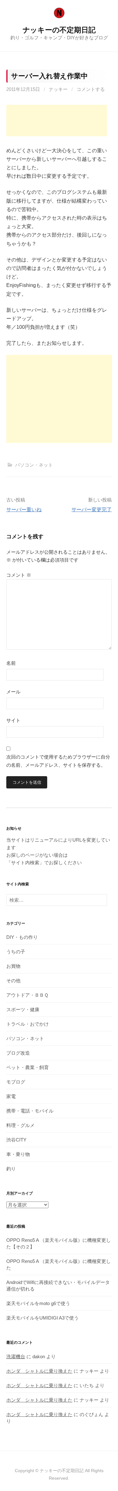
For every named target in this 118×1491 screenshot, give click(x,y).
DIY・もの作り (22, 937)
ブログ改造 (18, 1053)
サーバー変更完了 (91, 509)
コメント (18, 575)
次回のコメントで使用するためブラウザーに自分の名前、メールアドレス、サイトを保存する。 (58, 761)
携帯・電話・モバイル (29, 1110)
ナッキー (58, 89)
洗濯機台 (15, 1356)
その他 (13, 980)
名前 (11, 663)
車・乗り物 (18, 1154)
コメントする (90, 89)
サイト (13, 720)
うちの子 (15, 951)
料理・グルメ (20, 1125)
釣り (11, 1168)
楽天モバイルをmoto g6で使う (38, 1303)
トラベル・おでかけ (27, 1024)
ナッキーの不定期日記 (59, 30)
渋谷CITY (16, 1139)
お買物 (13, 966)
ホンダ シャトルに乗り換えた (39, 1371)
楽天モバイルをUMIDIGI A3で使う (42, 1317)
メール (13, 691)
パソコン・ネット (34, 465)
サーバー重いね (24, 509)
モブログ (15, 1082)
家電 (11, 1096)
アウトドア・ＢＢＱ (27, 995)
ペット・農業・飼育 (27, 1067)
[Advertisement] (56, 120)
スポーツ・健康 (22, 1009)
